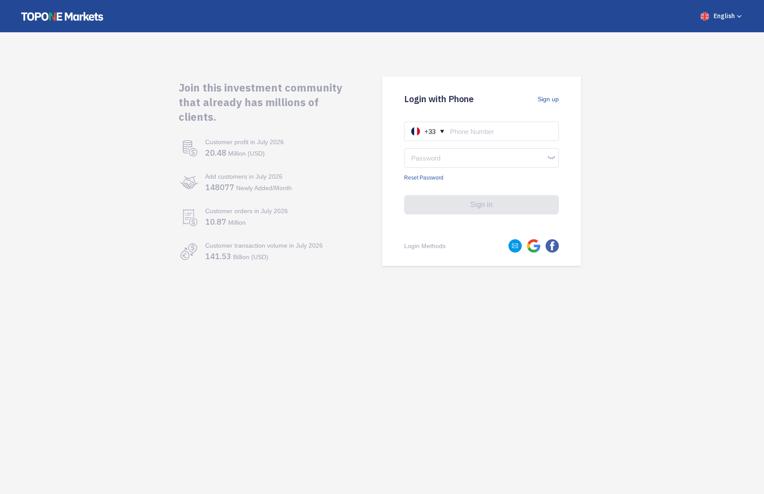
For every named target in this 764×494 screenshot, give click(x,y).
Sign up (548, 99)
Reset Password (423, 178)
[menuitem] (721, 16)
